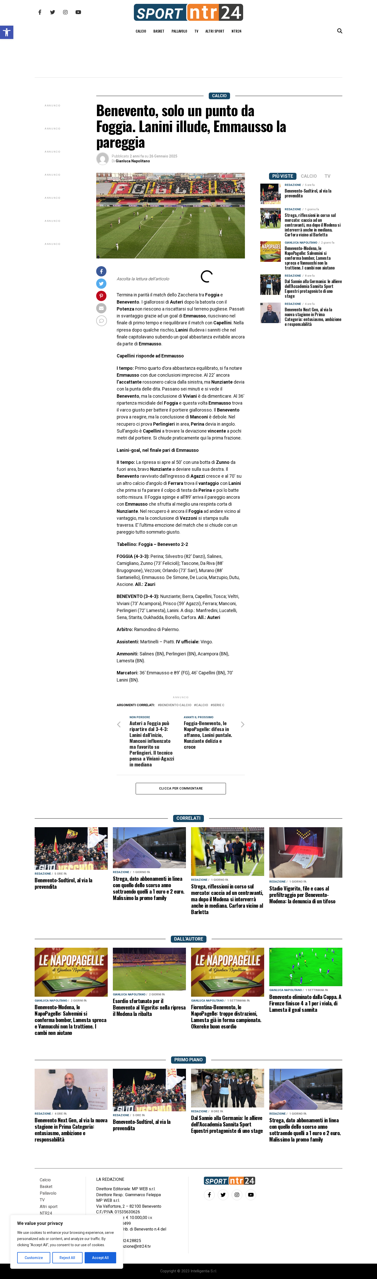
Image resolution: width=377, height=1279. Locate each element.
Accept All (100, 1258)
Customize (34, 1258)
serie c (218, 705)
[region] (66, 1242)
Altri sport (214, 31)
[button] (6, 32)
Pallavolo (179, 31)
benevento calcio (175, 705)
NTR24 (237, 31)
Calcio (141, 31)
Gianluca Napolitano (133, 161)
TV (196, 31)
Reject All (67, 1258)
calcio (202, 705)
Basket (158, 31)
